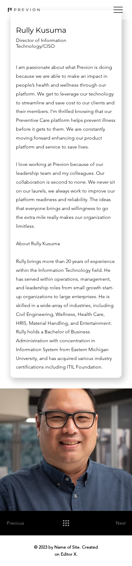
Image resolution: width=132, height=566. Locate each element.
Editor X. (69, 554)
